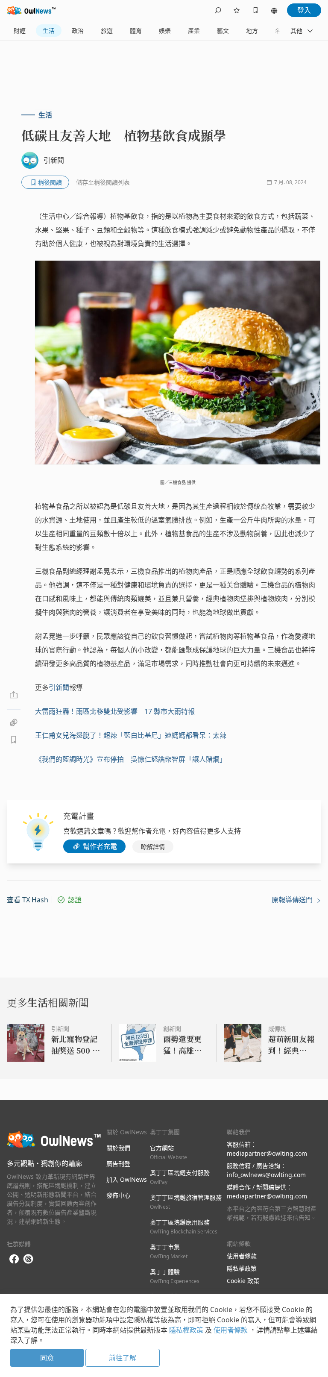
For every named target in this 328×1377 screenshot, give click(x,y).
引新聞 (59, 687)
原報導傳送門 (293, 899)
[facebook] (14, 1259)
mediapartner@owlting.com (267, 1153)
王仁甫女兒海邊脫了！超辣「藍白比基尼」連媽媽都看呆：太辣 (130, 735)
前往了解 (122, 1357)
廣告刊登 (118, 1164)
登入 (304, 10)
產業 (194, 30)
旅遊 (107, 30)
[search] (218, 10)
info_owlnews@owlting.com (266, 1175)
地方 (252, 30)
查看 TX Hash (27, 899)
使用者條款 (242, 1256)
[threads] (28, 1259)
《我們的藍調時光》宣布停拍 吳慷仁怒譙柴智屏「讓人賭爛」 (130, 759)
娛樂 (165, 30)
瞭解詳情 (153, 847)
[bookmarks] (255, 10)
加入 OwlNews (126, 1179)
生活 (49, 30)
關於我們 (118, 1148)
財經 (20, 30)
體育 (136, 30)
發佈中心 (118, 1195)
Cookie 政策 (243, 1281)
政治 (78, 30)
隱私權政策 (242, 1268)
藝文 (223, 30)
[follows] (237, 10)
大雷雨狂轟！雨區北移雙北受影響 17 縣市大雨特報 (115, 711)
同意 (47, 1357)
